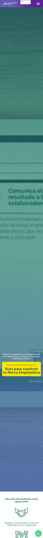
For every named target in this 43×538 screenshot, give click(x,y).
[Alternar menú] (38, 3)
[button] (38, 533)
